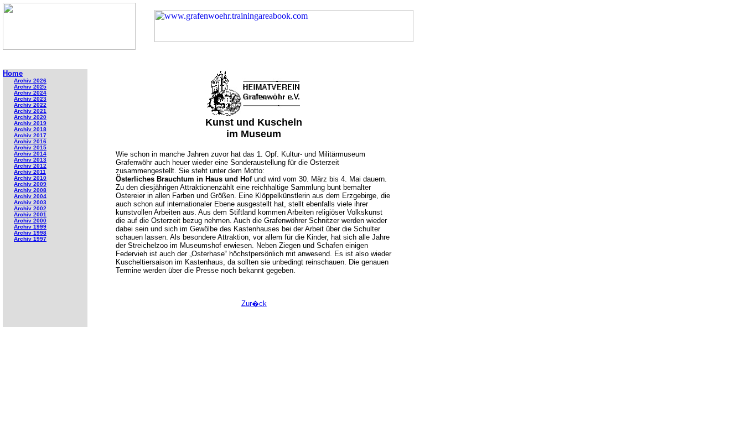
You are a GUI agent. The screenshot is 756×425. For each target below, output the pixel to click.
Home (13, 73)
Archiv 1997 (30, 239)
